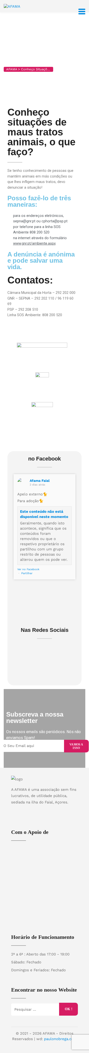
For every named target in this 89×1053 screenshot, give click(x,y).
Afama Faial (40, 481)
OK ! (68, 1009)
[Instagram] (49, 810)
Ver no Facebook (28, 569)
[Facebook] (40, 810)
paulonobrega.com (60, 1039)
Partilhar (26, 573)
